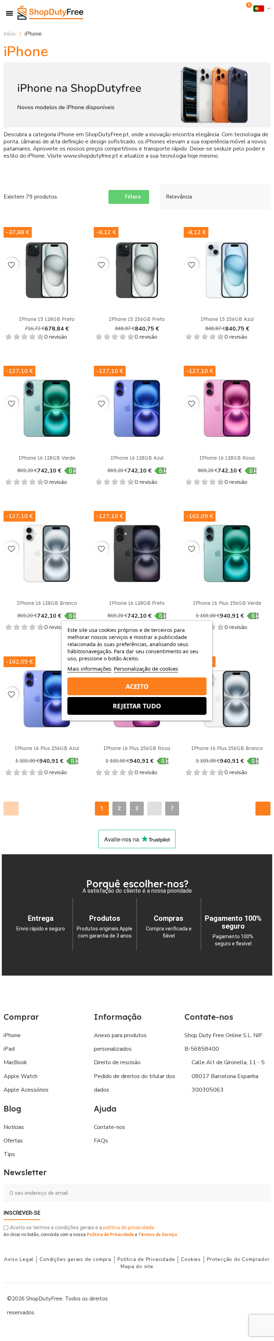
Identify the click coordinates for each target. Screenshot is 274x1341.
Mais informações (89, 668)
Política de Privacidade (110, 1234)
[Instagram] (211, 1305)
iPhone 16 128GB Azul (137, 458)
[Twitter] (244, 1305)
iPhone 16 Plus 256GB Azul (47, 748)
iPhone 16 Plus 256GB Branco (227, 748)
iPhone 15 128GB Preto (47, 319)
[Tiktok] (260, 1305)
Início (10, 33)
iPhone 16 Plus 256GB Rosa (136, 748)
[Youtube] (227, 1305)
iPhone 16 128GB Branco (47, 603)
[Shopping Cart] (247, 8)
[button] (226, 8)
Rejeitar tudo (137, 706)
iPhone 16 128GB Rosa (227, 458)
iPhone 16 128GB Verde (47, 458)
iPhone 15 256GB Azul (227, 319)
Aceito (137, 686)
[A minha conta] (237, 8)
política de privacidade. (129, 1227)
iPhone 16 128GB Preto (137, 603)
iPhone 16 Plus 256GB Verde (227, 603)
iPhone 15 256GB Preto (137, 319)
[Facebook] (195, 1305)
